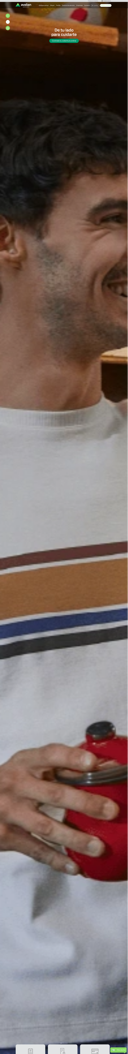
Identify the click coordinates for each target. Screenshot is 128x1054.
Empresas (79, 5)
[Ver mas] (7, 16)
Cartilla (58, 5)
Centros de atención (68, 5)
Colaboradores (107, 0)
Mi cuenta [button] (95, 5)
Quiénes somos (44, 5)
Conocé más (64, 41)
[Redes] (7, 22)
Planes (52, 5)
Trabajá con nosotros (93, 0)
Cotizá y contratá (106, 5)
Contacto (87, 5)
